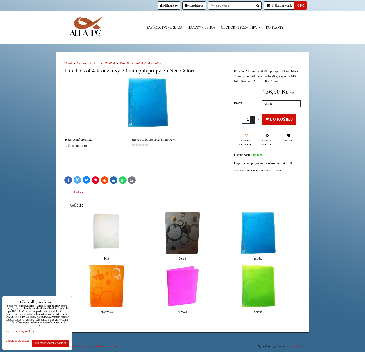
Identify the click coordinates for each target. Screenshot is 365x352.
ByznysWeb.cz (297, 346)
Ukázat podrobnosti (17, 340)
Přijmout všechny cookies (50, 343)
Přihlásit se (170, 5)
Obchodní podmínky (239, 27)
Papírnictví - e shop (164, 27)
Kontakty (275, 27)
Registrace (196, 5)
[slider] (140, 145)
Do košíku (281, 119)
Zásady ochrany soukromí (103, 346)
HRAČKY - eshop (201, 27)
